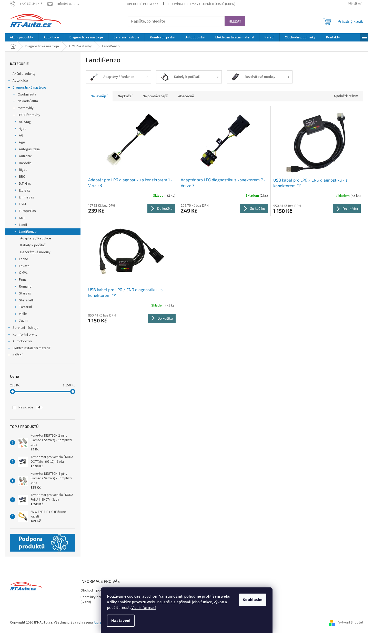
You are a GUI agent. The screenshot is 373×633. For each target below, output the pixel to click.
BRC (22, 176)
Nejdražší (125, 96)
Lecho (23, 259)
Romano (25, 286)
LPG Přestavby (29, 115)
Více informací (144, 607)
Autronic (25, 156)
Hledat (235, 21)
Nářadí (17, 355)
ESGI (22, 204)
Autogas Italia (29, 149)
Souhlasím (253, 600)
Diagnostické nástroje (29, 87)
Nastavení (120, 621)
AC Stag (25, 121)
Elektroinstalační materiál (32, 348)
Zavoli (23, 320)
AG (21, 135)
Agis (22, 142)
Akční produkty (24, 73)
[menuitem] (21, 37)
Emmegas (26, 197)
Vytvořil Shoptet (350, 622)
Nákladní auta (28, 101)
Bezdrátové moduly (35, 252)
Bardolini (25, 163)
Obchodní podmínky (142, 4)
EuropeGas (27, 211)
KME (22, 217)
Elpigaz (24, 190)
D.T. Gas (25, 183)
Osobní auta (27, 94)
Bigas (23, 169)
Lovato (24, 266)
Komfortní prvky (25, 334)
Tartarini (25, 307)
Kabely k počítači (33, 245)
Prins (23, 279)
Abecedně (186, 96)
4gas (22, 128)
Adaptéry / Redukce (35, 238)
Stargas (25, 293)
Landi (23, 224)
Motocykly (26, 108)
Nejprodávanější (155, 96)
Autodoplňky (22, 341)
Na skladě (29, 407)
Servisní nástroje (25, 327)
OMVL (23, 272)
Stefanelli (26, 300)
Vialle (23, 313)
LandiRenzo (28, 231)
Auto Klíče (20, 80)
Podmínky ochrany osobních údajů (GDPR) (201, 4)
